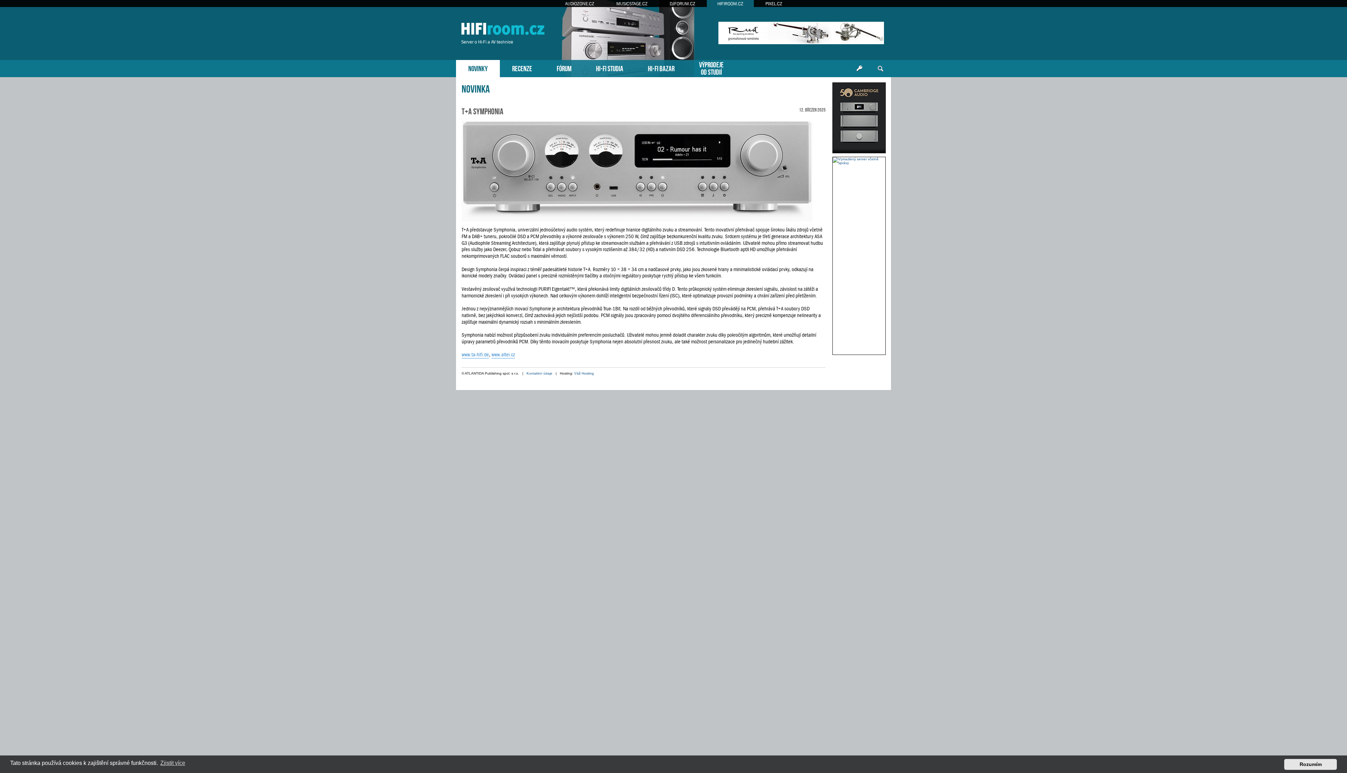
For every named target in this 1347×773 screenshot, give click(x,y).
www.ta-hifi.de (475, 354)
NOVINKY (478, 68)
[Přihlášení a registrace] (859, 69)
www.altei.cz (503, 354)
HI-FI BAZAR (661, 68)
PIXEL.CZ (773, 3)
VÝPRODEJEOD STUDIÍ (711, 67)
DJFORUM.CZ (682, 3)
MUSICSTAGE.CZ (632, 3)
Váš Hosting (584, 373)
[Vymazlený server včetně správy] (859, 161)
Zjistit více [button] (172, 763)
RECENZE (522, 68)
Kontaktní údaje (539, 373)
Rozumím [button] (1311, 764)
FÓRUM (564, 68)
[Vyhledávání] (880, 69)
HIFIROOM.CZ (730, 3)
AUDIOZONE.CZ (579, 3)
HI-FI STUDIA (609, 68)
